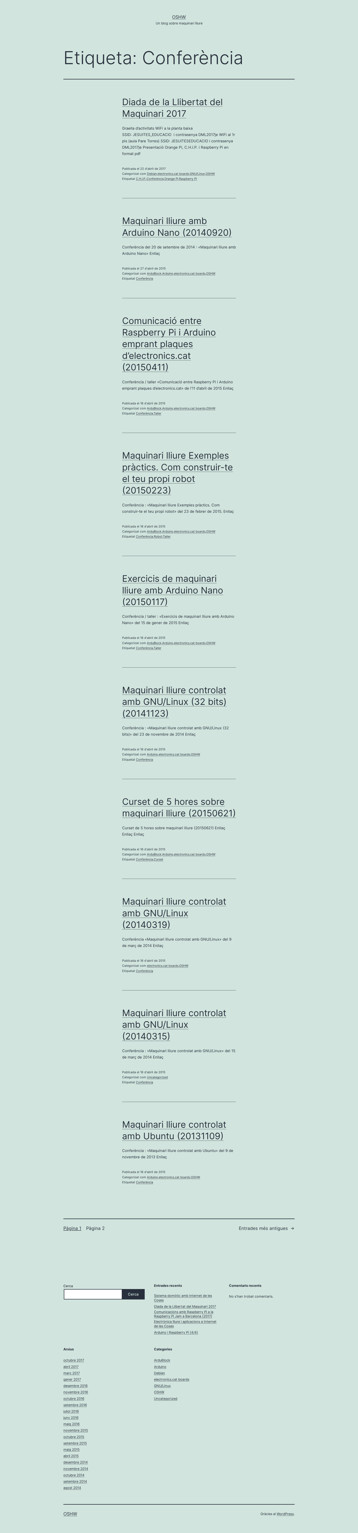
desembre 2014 (75, 1462)
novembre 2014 (75, 1469)
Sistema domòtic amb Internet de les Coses (183, 1298)
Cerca (68, 1286)
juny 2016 (70, 1418)
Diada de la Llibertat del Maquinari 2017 (185, 1306)
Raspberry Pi (188, 179)
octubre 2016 (73, 1399)
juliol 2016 (71, 1411)
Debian (152, 174)
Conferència (155, 179)
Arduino (167, 273)
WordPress (285, 1514)
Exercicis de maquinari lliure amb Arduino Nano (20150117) (172, 590)
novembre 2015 (75, 1430)
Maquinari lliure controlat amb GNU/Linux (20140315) (174, 1024)
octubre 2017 (73, 1360)
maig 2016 (71, 1424)
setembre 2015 (75, 1443)
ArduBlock (154, 273)
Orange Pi (171, 179)
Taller (157, 413)
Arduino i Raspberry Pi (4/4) (176, 1332)
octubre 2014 (73, 1475)
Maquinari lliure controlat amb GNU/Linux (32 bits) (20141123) (174, 702)
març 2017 (71, 1373)
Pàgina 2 (95, 1228)
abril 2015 (71, 1456)
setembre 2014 (75, 1481)
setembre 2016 (75, 1405)
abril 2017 (70, 1367)
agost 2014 (72, 1488)
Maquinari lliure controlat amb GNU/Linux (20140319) (174, 913)
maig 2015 (71, 1449)
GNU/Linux (197, 174)
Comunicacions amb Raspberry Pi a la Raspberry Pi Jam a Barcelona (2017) (183, 1314)
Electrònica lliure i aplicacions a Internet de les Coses (185, 1324)
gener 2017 (72, 1379)
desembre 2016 (75, 1386)
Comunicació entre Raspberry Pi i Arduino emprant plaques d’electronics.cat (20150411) (169, 344)
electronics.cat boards (173, 174)
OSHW (179, 17)
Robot (158, 536)
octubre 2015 (73, 1437)
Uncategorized (157, 1077)
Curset (158, 859)
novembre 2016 (75, 1392)
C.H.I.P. (141, 179)
